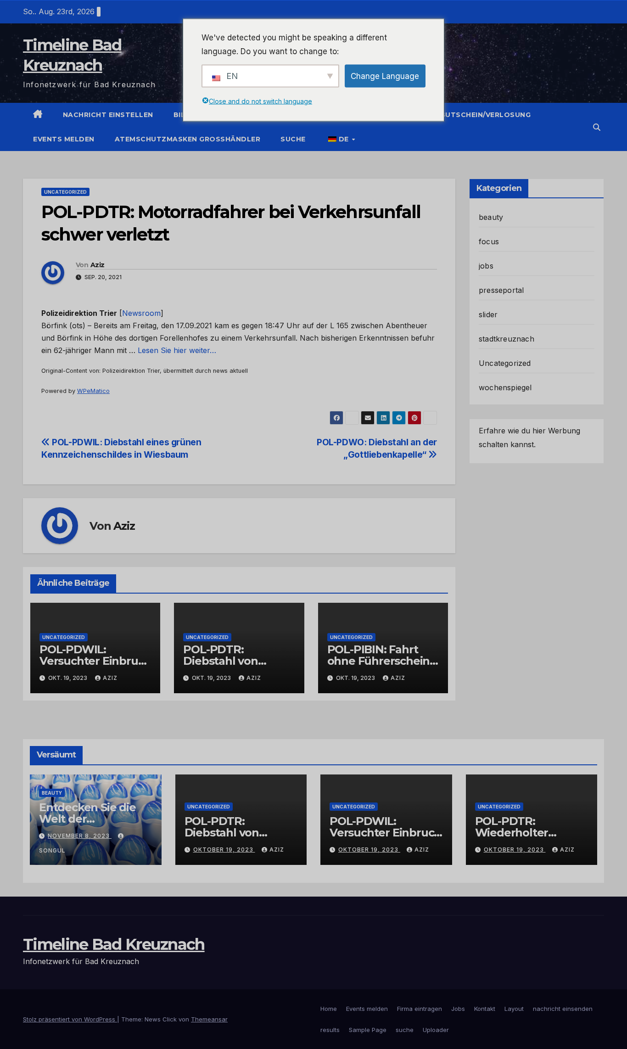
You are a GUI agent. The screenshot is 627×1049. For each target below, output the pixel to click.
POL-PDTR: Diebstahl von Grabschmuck (220, 661)
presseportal (501, 290)
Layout (514, 1008)
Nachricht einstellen (108, 115)
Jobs (458, 1008)
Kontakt (484, 1008)
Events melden (64, 139)
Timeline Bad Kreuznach (114, 944)
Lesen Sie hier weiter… (177, 350)
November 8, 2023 (80, 835)
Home (328, 1008)
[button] (596, 127)
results (330, 1029)
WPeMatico (93, 390)
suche (293, 139)
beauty (491, 217)
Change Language (385, 75)
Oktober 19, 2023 (224, 849)
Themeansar (209, 1019)
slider (488, 314)
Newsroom (141, 313)
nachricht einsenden (563, 1008)
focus (489, 241)
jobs (486, 265)
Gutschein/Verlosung (485, 115)
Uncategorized (65, 192)
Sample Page (367, 1029)
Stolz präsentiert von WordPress (70, 1019)
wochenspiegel (505, 387)
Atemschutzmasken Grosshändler (188, 139)
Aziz (97, 265)
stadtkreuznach (506, 338)
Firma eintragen (419, 1008)
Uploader (436, 1029)
